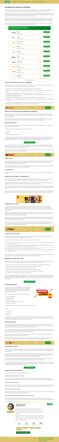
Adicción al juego (42, 437)
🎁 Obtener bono (46, 41)
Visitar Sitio (48, 107)
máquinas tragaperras (15, 126)
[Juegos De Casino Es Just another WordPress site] (7, 2)
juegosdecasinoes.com (19, 406)
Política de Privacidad (43, 440)
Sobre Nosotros (42, 438)
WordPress (14, 437)
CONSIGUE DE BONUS (29, 142)
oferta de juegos (18, 14)
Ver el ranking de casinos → (23, 432)
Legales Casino (34, 1)
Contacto (40, 439)
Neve (6, 437)
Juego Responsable (50, 437)
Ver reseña (47, 38)
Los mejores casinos (49, 438)
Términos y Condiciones (48, 439)
